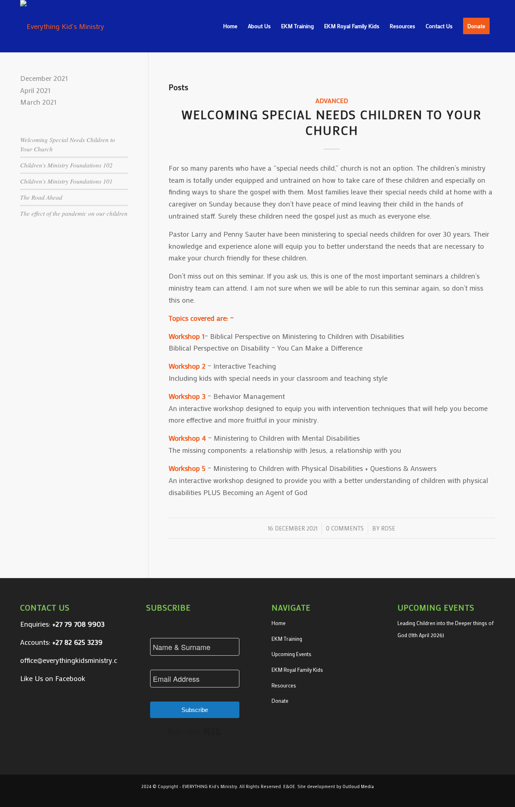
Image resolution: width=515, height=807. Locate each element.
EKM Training (287, 638)
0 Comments (345, 528)
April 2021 (35, 90)
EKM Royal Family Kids (297, 669)
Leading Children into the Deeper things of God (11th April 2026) (446, 628)
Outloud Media (358, 786)
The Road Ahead (41, 197)
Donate (280, 700)
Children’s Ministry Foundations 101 (66, 181)
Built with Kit (194, 731)
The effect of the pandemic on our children (74, 213)
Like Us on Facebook (52, 678)
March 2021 (38, 102)
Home (279, 622)
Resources (284, 685)
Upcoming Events (291, 653)
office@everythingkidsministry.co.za (75, 660)
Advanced (331, 100)
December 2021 (44, 78)
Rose (388, 528)
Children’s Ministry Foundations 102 (66, 165)
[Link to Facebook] (489, 797)
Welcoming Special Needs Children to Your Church (331, 122)
